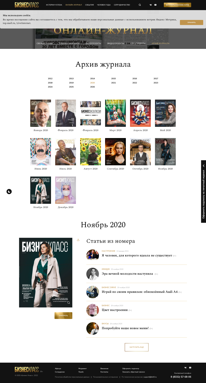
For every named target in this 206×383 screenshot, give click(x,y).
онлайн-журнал (73, 5)
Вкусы (105, 323)
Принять (192, 22)
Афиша (58, 368)
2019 (71, 82)
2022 (134, 82)
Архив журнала (160, 43)
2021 (113, 82)
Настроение (108, 251)
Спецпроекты (137, 43)
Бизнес (106, 305)
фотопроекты (93, 43)
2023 (156, 82)
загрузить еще (136, 347)
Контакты (104, 372)
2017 (156, 78)
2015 (113, 78)
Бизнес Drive (109, 287)
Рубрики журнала (69, 43)
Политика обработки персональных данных (72, 377)
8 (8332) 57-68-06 (181, 377)
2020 (92, 82)
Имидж (106, 269)
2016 (134, 78)
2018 (50, 82)
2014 (92, 78)
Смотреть (63, 315)
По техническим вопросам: (139, 377)
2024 (50, 87)
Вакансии (104, 368)
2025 (71, 87)
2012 (50, 78)
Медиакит (82, 368)
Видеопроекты (115, 43)
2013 (71, 78)
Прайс (81, 372)
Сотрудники (60, 372)
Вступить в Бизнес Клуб (177, 5)
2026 (92, 87)
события (89, 5)
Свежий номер (45, 43)
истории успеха (54, 5)
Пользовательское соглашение (105, 377)
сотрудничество (122, 5)
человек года (103, 5)
